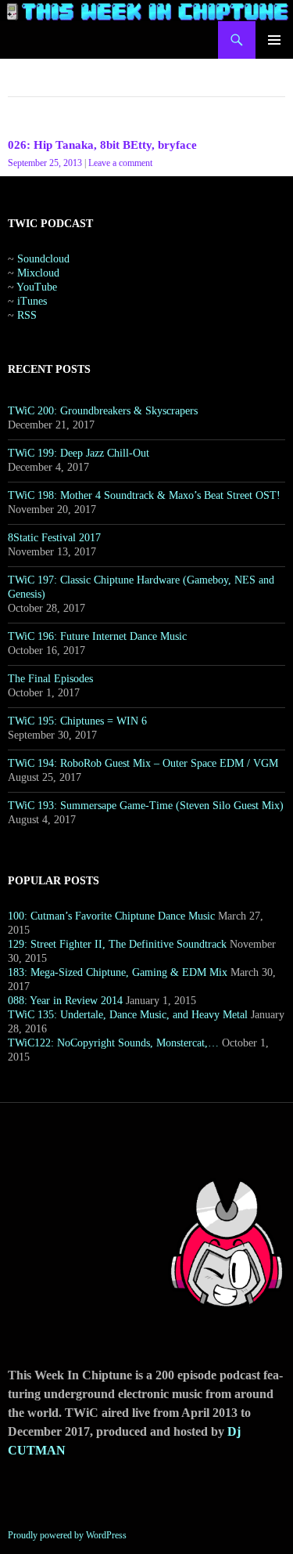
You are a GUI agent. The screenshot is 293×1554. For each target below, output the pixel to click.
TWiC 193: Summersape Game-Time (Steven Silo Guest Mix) (146, 805)
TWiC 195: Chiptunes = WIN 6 (77, 721)
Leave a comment (120, 162)
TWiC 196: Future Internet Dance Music (97, 636)
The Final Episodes (50, 679)
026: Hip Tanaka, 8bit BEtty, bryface (102, 145)
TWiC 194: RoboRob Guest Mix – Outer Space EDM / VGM (143, 763)
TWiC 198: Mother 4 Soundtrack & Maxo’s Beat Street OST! (144, 495)
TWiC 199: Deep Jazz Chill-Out (78, 453)
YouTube (36, 287)
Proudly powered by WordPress (67, 1535)
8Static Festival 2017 (54, 538)
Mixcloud (38, 273)
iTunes (32, 301)
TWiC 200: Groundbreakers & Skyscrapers (103, 411)
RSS (27, 315)
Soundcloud (43, 259)
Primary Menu (274, 40)
